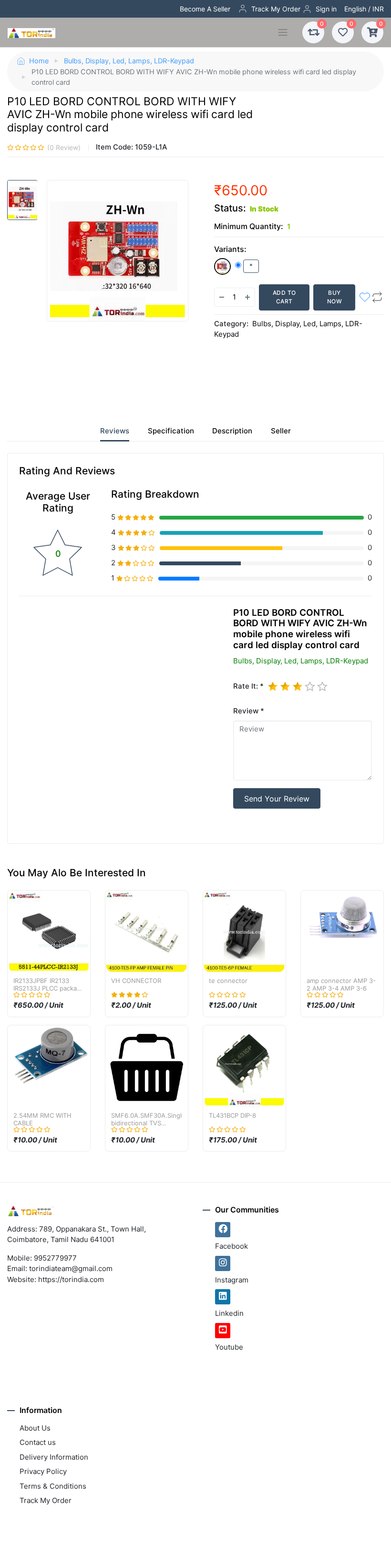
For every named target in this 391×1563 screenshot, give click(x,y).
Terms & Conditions (53, 1486)
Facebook (231, 1246)
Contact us (38, 1442)
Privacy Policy (43, 1471)
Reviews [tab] (114, 430)
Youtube (229, 1347)
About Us (35, 1428)
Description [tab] (232, 430)
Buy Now (334, 297)
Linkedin (229, 1313)
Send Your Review (276, 798)
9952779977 (55, 1257)
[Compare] (377, 297)
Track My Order (275, 9)
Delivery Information (54, 1457)
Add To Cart (284, 297)
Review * (248, 710)
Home (39, 61)
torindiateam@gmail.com (71, 1268)
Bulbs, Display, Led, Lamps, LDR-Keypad (129, 61)
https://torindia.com (71, 1279)
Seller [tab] (281, 430)
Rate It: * (248, 686)
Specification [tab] (171, 430)
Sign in (326, 9)
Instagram (231, 1279)
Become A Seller (205, 9)
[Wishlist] (364, 297)
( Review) (64, 147)
